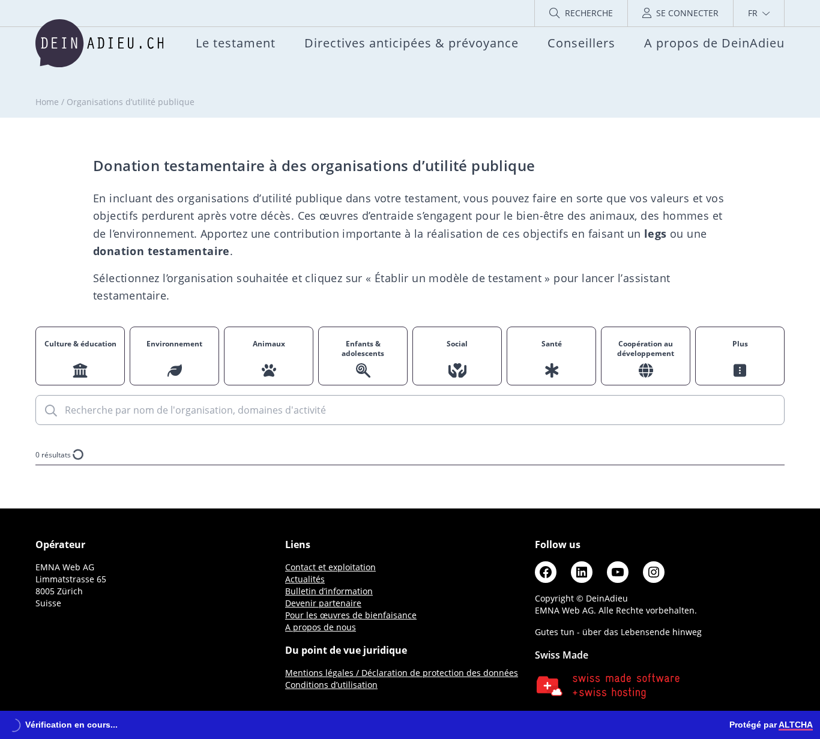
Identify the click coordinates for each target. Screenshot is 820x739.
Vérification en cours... (71, 724)
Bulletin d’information (329, 591)
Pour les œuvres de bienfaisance (351, 615)
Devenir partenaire (323, 603)
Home (47, 101)
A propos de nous (320, 627)
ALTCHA (796, 724)
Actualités (305, 579)
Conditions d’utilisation (331, 684)
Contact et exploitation (330, 567)
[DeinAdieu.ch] (99, 43)
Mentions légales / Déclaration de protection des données (401, 672)
